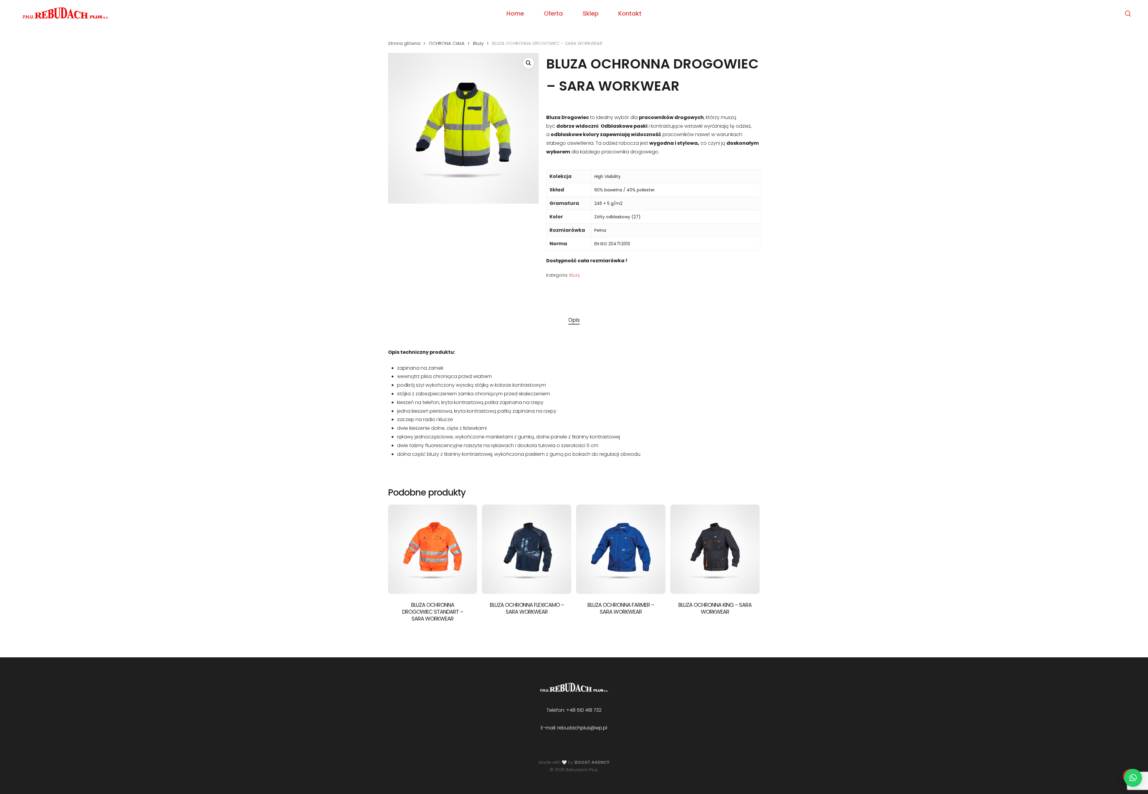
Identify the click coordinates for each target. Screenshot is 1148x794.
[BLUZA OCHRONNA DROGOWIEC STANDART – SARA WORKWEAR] (432, 549)
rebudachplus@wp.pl (582, 727)
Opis (574, 320)
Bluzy (478, 43)
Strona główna (404, 43)
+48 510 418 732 (584, 710)
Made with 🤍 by (574, 762)
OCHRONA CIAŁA (447, 43)
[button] (528, 63)
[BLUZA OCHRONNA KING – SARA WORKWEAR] (715, 549)
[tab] (574, 320)
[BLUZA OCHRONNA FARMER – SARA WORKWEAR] (620, 549)
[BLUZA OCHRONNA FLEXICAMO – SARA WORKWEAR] (526, 549)
